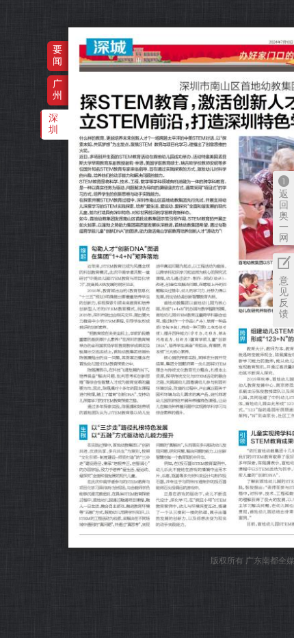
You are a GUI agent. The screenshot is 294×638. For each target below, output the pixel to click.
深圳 (53, 123)
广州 (57, 89)
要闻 (57, 55)
